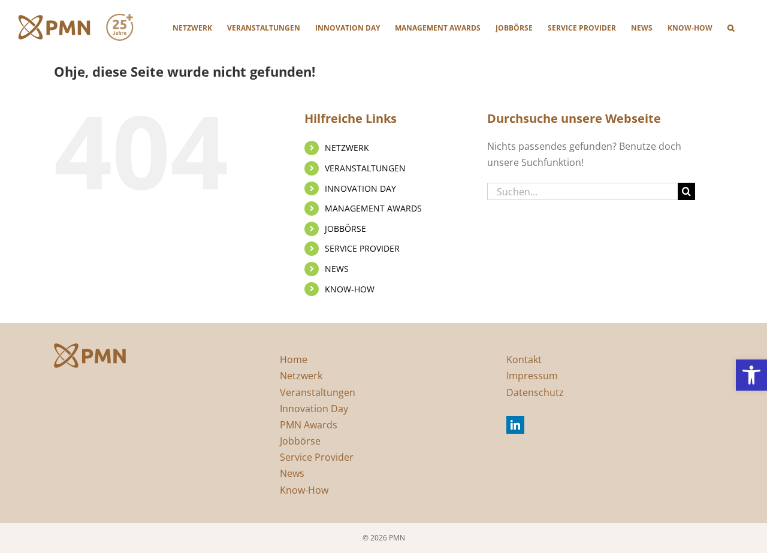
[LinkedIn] (515, 425)
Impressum (532, 375)
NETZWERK (347, 147)
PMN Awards (308, 424)
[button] (751, 375)
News (292, 473)
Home (293, 359)
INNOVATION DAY (360, 188)
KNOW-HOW (350, 289)
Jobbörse (300, 441)
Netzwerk (301, 375)
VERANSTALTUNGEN (365, 168)
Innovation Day (314, 408)
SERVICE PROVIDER (362, 248)
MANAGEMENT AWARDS (373, 208)
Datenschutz (535, 392)
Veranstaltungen (317, 392)
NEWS (337, 268)
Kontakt (524, 359)
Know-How (304, 490)
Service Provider (317, 457)
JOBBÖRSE (345, 228)
